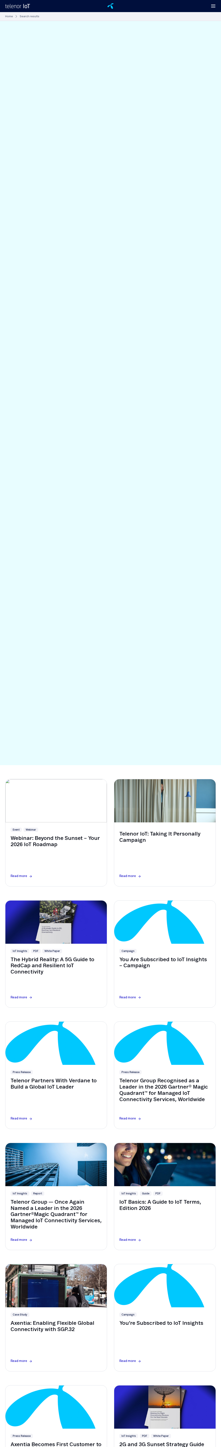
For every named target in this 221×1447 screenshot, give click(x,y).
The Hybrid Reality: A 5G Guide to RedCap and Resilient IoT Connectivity (52, 966)
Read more (19, 876)
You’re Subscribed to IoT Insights (161, 1323)
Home (9, 16)
